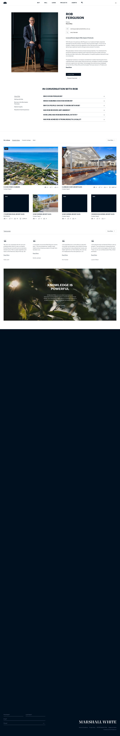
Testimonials (7, 231)
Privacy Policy (92, 727)
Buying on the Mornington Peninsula (21, 103)
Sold (34, 140)
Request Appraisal (72, 78)
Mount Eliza (69, 23)
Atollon (114, 727)
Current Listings (26, 140)
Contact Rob (70, 74)
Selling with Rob (18, 99)
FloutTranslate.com (112, 729)
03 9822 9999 (7, 727)
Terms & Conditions (83, 727)
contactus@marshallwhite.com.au (12, 729)
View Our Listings (60, 305)
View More (110, 140)
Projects (63, 2)
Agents (74, 2)
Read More (69, 67)
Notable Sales (16, 140)
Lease (54, 2)
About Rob (17, 96)
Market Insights (18, 106)
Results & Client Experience (21, 109)
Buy (38, 2)
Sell (45, 2)
